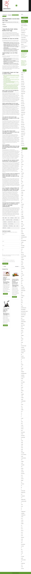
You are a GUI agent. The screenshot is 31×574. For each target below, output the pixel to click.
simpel (22, 449)
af (21, 219)
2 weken (22, 176)
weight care (22, 537)
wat (21, 525)
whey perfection (23, 544)
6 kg (21, 202)
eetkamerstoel (23, 288)
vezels (22, 506)
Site (2, 249)
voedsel (22, 516)
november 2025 (23, 88)
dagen (22, 278)
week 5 (22, 535)
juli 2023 (22, 136)
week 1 (22, 528)
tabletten (22, 480)
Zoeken (22, 14)
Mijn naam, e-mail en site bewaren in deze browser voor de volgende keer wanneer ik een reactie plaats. (10, 255)
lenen (21, 385)
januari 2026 (22, 84)
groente (22, 330)
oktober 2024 (22, 110)
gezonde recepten (23, 314)
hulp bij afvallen (23, 349)
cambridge (22, 259)
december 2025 (23, 86)
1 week (22, 157)
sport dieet (22, 471)
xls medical (22, 556)
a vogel (22, 214)
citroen (22, 264)
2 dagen (22, 169)
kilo (21, 361)
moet (21, 411)
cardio (22, 261)
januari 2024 (22, 126)
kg (21, 359)
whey (21, 542)
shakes (22, 447)
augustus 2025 (23, 93)
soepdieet (22, 461)
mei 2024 (22, 119)
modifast (22, 409)
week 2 (22, 532)
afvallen (22, 221)
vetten (22, 504)
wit (21, 547)
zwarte (22, 566)
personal (22, 428)
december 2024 (23, 107)
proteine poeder (23, 437)
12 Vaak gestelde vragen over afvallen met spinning (6, 310)
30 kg (21, 188)
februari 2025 (22, 103)
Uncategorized (5, 26)
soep (21, 459)
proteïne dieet (22, 435)
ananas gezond (23, 228)
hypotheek (22, 352)
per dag (22, 425)
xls (21, 554)
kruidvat (22, 378)
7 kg (21, 209)
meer (21, 406)
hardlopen (22, 335)
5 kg (21, 197)
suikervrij (22, 478)
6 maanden (22, 204)
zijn (21, 561)
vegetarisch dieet (23, 499)
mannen (22, 404)
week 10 (22, 530)
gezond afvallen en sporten (24, 311)
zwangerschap (23, 563)
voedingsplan (22, 513)
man (21, 402)
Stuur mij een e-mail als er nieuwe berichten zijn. (9, 261)
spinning (22, 468)
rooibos (22, 440)
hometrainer (22, 347)
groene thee (22, 328)
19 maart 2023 (5, 313)
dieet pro (22, 280)
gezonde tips (22, 316)
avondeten (22, 233)
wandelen (22, 523)
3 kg (21, 183)
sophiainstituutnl (5, 282)
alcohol (22, 223)
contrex (22, 273)
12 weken (22, 164)
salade (22, 442)
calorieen (22, 257)
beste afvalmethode (23, 240)
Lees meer (6, 294)
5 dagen (22, 195)
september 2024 (23, 112)
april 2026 (22, 79)
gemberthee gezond (23, 307)
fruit (21, 304)
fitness (22, 302)
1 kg (21, 152)
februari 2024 (22, 124)
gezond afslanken (23, 309)
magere (22, 399)
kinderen (22, 364)
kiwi (21, 366)
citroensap (22, 266)
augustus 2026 (23, 72)
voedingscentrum (23, 511)
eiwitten (22, 297)
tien (21, 485)
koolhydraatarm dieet (23, 373)
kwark (22, 380)
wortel (22, 551)
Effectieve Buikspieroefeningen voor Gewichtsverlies (24, 46)
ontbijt (22, 421)
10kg (21, 162)
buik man (22, 252)
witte (21, 549)
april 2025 (22, 100)
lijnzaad (22, 387)
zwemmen (22, 568)
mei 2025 (22, 98)
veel (21, 497)
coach (22, 271)
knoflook (22, 368)
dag (21, 276)
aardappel (22, 216)
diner (21, 283)
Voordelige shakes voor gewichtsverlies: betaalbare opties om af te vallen (24, 41)
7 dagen (22, 207)
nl (21, 416)
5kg (21, 200)
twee (21, 494)
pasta (21, 423)
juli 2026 (22, 74)
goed (21, 318)
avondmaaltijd (23, 235)
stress (22, 475)
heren (22, 340)
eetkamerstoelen (23, 290)
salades (22, 444)
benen (22, 238)
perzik (22, 430)
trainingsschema (23, 492)
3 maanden (22, 185)
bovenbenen (22, 247)
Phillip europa (23, 60)
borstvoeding (22, 245)
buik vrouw (22, 254)
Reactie (3, 234)
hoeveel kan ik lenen (23, 345)
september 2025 (23, 91)
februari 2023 (22, 145)
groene (22, 326)
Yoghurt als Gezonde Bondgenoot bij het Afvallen (6, 279)
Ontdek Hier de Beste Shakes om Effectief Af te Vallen (24, 26)
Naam (3, 241)
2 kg (21, 171)
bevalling (22, 242)
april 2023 (22, 141)
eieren (22, 292)
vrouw (22, 518)
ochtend (22, 418)
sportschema (22, 473)
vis (21, 509)
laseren (22, 383)
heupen (22, 342)
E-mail (3, 245)
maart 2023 (22, 143)
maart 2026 (22, 81)
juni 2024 (22, 117)
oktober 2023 (22, 131)
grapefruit (22, 323)
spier (21, 466)
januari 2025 (22, 105)
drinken (22, 285)
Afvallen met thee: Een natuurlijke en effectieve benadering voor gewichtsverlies (15, 281)
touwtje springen (23, 490)
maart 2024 (22, 122)
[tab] (16, 5)
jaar (21, 354)
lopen (21, 392)
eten (21, 299)
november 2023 (23, 129)
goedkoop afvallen (23, 321)
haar (21, 333)
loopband (22, 390)
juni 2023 (22, 138)
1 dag (21, 150)
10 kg (21, 159)
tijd (21, 487)
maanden (22, 397)
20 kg (21, 178)
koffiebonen (22, 371)
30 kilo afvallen (23, 190)
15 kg (21, 166)
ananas (22, 226)
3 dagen (22, 181)
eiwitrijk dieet (22, 295)
